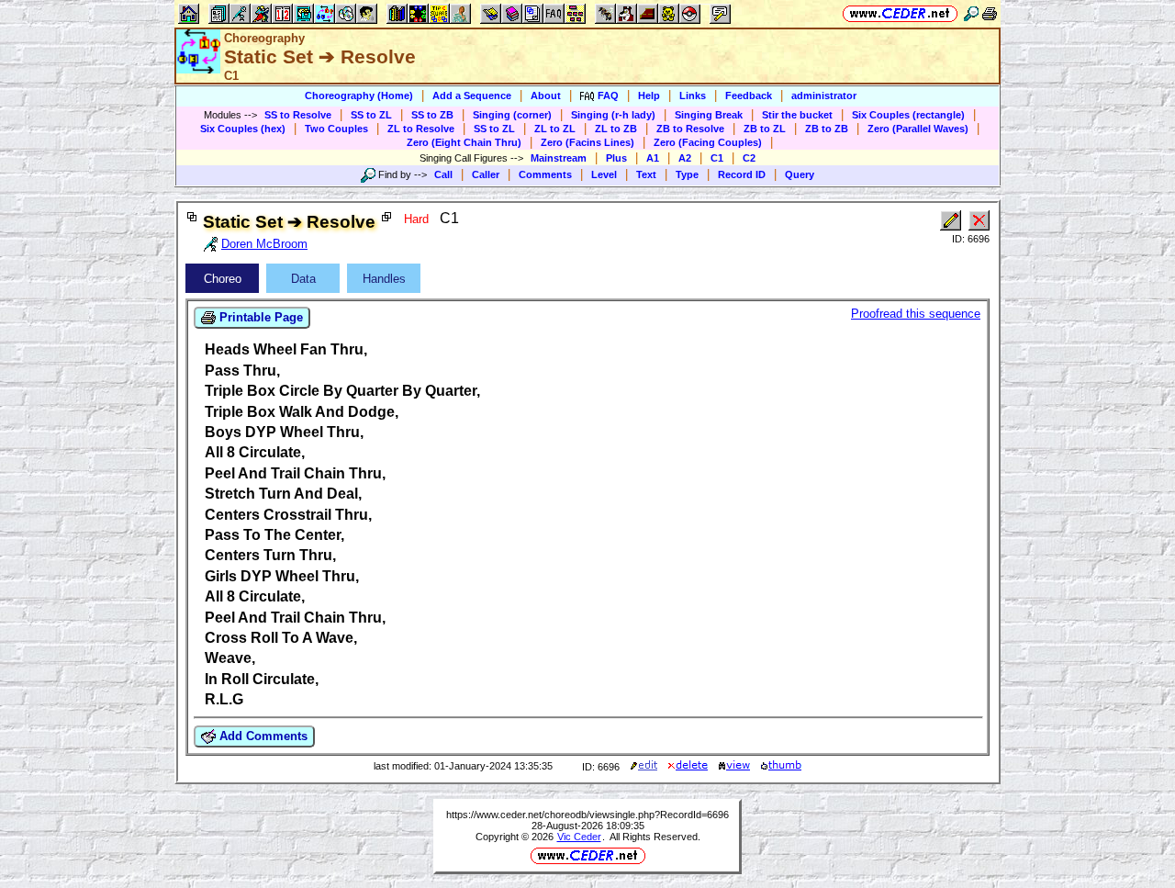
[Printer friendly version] (989, 13)
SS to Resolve (297, 114)
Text (646, 174)
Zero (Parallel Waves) (917, 128)
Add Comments (262, 736)
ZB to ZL (765, 128)
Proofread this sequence (915, 313)
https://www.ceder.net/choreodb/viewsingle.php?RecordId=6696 (587, 814)
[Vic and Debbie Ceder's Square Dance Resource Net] (900, 13)
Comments (545, 174)
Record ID (742, 174)
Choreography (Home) (359, 95)
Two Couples (336, 128)
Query (799, 174)
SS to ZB (432, 114)
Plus (616, 157)
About (546, 95)
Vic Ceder (579, 836)
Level (604, 174)
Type (687, 174)
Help (649, 95)
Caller (485, 174)
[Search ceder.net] (971, 13)
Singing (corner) (512, 114)
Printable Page (259, 317)
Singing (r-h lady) (613, 114)
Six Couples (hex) (242, 128)
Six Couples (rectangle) (908, 114)
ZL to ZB (616, 128)
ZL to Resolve (420, 128)
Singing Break (709, 114)
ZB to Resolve (690, 128)
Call (443, 174)
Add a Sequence (471, 95)
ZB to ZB (826, 128)
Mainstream (559, 157)
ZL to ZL (555, 128)
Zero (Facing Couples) (708, 142)
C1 (717, 157)
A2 (684, 157)
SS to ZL (371, 114)
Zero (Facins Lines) (587, 142)
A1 (652, 157)
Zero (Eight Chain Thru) (464, 142)
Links (692, 95)
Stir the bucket (797, 114)
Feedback (748, 95)
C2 (749, 157)
